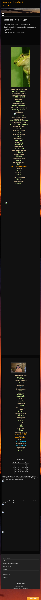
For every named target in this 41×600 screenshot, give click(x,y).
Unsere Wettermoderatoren (10, 563)
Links (4, 561)
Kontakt (5, 569)
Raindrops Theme (17, 588)
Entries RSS (19, 585)
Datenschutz (6, 575)
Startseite (5, 577)
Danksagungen (7, 566)
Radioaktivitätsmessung (11, 24)
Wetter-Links (6, 558)
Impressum (6, 572)
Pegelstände (7, 29)
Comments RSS (19, 586)
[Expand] (3, 14)
